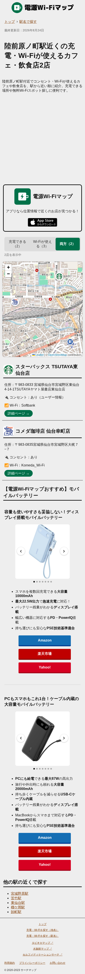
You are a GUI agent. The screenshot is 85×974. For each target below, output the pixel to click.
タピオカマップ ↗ (42, 942)
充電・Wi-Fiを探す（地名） (42, 930)
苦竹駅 (16, 898)
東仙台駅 (18, 903)
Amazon (45, 640)
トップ (9, 22)
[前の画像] (21, 551)
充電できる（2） (17, 244)
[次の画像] (64, 551)
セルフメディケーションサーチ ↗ (43, 954)
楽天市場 (45, 653)
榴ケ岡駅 (18, 907)
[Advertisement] (42, 137)
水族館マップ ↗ (42, 948)
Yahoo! (45, 667)
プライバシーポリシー (32, 962)
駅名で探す (28, 22)
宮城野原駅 (19, 893)
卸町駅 (16, 912)
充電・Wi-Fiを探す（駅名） (42, 935)
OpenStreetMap (57, 354)
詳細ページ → (18, 413)
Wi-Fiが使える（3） (42, 244)
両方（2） (68, 244)
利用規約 (9, 962)
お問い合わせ (57, 962)
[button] (59, 276)
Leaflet (39, 354)
